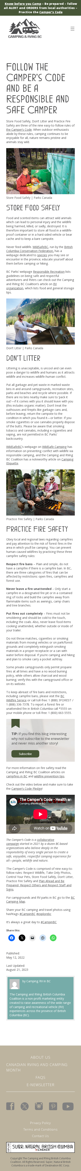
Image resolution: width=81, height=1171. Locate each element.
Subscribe (25, 754)
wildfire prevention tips (49, 776)
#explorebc (43, 914)
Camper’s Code (51, 12)
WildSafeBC (40, 247)
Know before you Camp (23, 4)
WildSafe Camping (54, 447)
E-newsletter (40, 1084)
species (42, 255)
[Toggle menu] (72, 27)
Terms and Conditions (40, 1129)
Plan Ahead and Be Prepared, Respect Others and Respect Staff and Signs (38, 885)
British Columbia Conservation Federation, (39, 249)
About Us (40, 1057)
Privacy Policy (40, 1123)
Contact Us (40, 1136)
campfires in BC (16, 776)
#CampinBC (28, 914)
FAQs (40, 1077)
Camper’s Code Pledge (26, 789)
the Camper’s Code (19, 130)
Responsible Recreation (49, 272)
